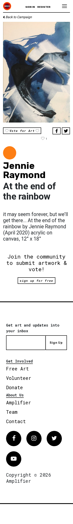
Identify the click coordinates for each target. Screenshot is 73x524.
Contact (16, 421)
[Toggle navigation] (64, 6)
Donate (14, 387)
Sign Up (56, 343)
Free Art (17, 369)
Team (11, 412)
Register (43, 7)
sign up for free (36, 281)
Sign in (30, 7)
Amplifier (18, 402)
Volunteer (18, 378)
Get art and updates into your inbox (32, 328)
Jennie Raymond (24, 170)
